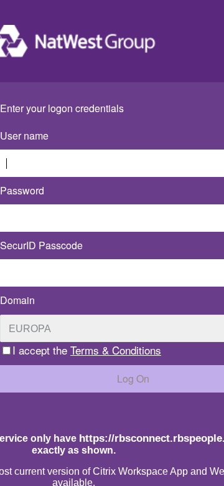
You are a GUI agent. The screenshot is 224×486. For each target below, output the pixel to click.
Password (22, 190)
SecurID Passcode (41, 245)
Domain (17, 300)
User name (24, 135)
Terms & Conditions (115, 350)
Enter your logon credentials (62, 108)
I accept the (86, 350)
